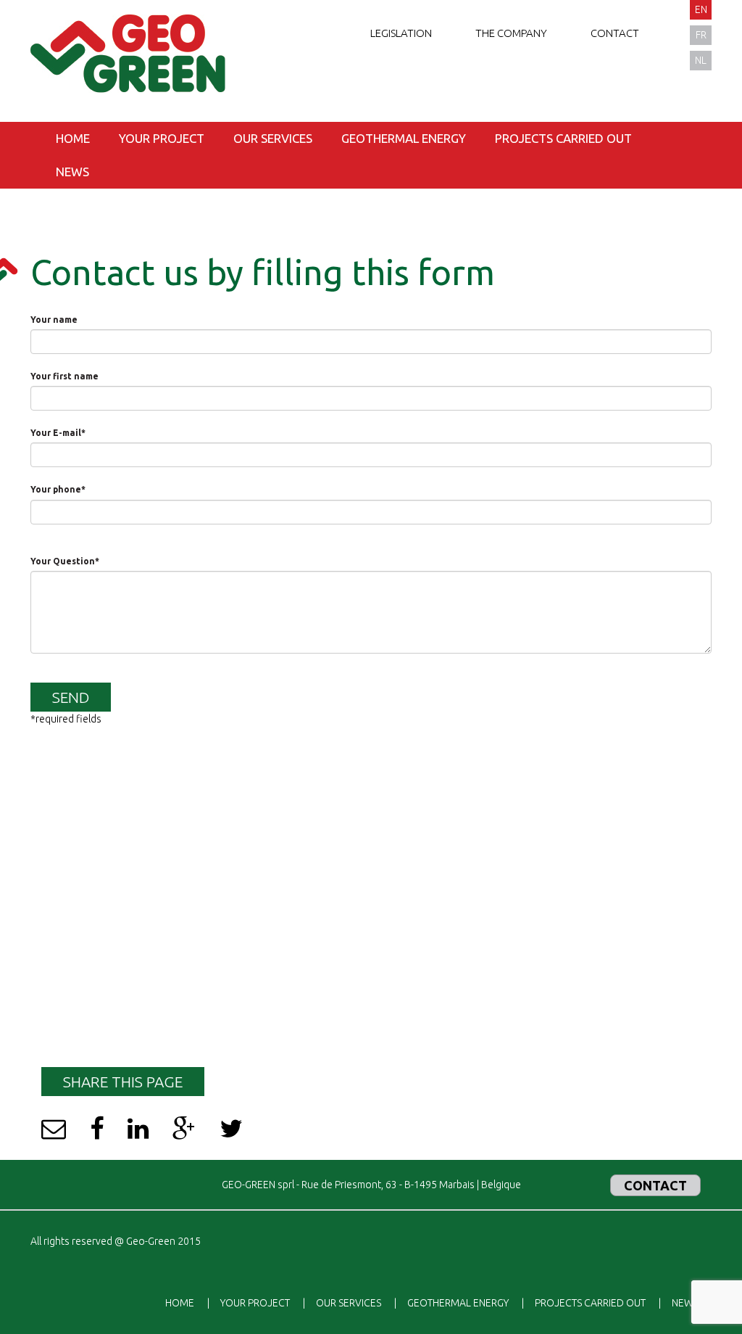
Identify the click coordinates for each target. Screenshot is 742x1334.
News (72, 171)
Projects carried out (563, 138)
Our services (272, 138)
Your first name (64, 376)
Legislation (401, 33)
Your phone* (58, 489)
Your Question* (64, 561)
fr (701, 35)
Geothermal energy (403, 138)
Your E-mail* (58, 432)
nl (700, 60)
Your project (161, 138)
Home (73, 138)
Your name (54, 319)
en (701, 9)
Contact (615, 33)
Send (70, 697)
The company (511, 33)
